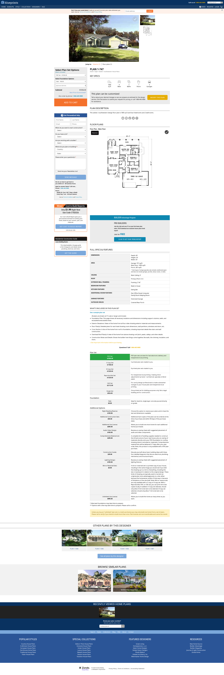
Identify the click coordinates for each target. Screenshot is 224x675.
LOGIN (217, 7)
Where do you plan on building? (66, 147)
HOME (3, 7)
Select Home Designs (140, 648)
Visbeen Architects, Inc (140, 654)
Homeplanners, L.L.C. (140, 646)
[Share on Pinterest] (137, 118)
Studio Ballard (140, 652)
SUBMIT (149, 11)
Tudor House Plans (28, 654)
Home (91, 71)
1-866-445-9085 (78, 96)
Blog (113, 632)
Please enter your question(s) (65, 157)
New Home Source (196, 644)
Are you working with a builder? (65, 140)
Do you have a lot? (61, 134)
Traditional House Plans (28, 652)
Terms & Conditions (85, 12)
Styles (99, 632)
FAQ (119, 632)
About (124, 632)
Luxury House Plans (84, 650)
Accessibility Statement (137, 668)
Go (222, 2)
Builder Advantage (196, 646)
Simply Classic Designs (140, 650)
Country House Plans (28, 644)
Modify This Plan (157, 97)
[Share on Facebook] (130, 118)
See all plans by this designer (112, 556)
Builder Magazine (196, 648)
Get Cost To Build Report (71, 226)
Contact (131, 632)
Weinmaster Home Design (140, 656)
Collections (106, 632)
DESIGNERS (36, 7)
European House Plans (28, 648)
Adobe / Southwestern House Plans (109, 71)
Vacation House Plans (84, 656)
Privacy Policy (98, 12)
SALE (43, 7)
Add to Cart (70, 102)
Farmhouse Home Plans (28, 650)
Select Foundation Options (64, 79)
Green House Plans (84, 648)
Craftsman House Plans (28, 646)
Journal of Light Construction (196, 650)
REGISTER (210, 7)
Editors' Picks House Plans (84, 644)
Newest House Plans (84, 652)
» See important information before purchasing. (106, 343)
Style (17, 7)
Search (92, 632)
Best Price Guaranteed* (78, 92)
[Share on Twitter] (133, 118)
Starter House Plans (84, 654)
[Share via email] (123, 118)
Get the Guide (71, 253)
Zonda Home (196, 652)
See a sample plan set (97, 312)
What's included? (60, 72)
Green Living (140, 644)
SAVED (203, 7)
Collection (25, 7)
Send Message (71, 177)
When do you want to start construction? (69, 128)
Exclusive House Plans (84, 646)
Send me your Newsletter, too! (68, 171)
